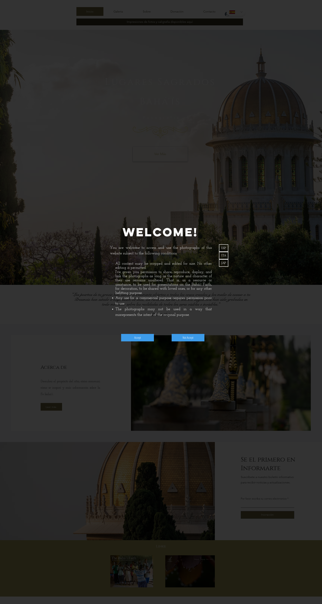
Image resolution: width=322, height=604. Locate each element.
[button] (223, 248)
